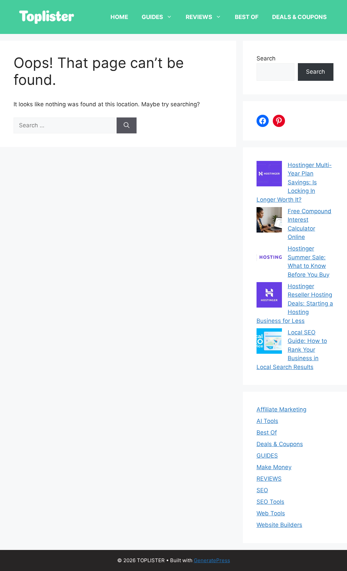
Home (119, 17)
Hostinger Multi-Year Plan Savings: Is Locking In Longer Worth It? (294, 182)
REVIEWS (199, 17)
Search (266, 58)
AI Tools (267, 421)
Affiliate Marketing (281, 409)
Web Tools (271, 513)
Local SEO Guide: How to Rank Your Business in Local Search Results (292, 349)
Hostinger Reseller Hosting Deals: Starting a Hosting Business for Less (295, 303)
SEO (262, 490)
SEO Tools (270, 501)
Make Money (274, 467)
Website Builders (279, 524)
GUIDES (152, 17)
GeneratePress (212, 560)
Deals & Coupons (299, 17)
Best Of (247, 17)
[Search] (127, 125)
